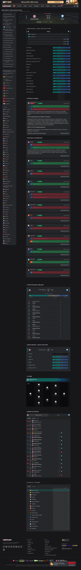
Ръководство (30, 553)
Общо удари (28, 53)
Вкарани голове (32, 365)
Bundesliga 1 (15, 11)
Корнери (28, 67)
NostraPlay (60, 6)
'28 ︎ (29, 36)
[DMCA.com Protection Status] (36, 561)
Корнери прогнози (9, 56)
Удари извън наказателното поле (33, 61)
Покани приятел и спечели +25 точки (9, 35)
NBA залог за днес (9, 66)
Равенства (31, 359)
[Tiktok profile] (19, 547)
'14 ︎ (29, 34)
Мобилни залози (31, 549)
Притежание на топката (31, 72)
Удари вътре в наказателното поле (33, 58)
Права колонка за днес (10, 38)
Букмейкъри (36, 6)
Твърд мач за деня (9, 42)
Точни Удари (28, 47)
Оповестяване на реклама (50, 555)
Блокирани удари (29, 55)
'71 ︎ (68, 44)
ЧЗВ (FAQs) (47, 541)
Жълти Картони (29, 75)
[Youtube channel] (6, 547)
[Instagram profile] (14, 547)
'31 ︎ (68, 39)
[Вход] (77, 6)
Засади (27, 69)
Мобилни (48, 6)
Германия (10, 11)
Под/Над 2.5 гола (8, 53)
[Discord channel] (4, 550)
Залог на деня (8, 45)
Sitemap (46, 553)
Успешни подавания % (31, 86)
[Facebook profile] (4, 547)
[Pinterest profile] (11, 547)
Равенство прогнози (9, 49)
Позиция (30, 353)
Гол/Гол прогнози (8, 51)
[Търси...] (75, 6)
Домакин (34, 418)
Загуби (30, 362)
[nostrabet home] (7, 540)
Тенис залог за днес (9, 64)
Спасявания (28, 78)
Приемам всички (72, 562)
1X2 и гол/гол (8, 58)
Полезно (54, 6)
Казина (42, 6)
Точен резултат (8, 47)
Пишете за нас (48, 546)
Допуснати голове (32, 367)
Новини (25, 6)
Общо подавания (29, 80)
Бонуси (30, 6)
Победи (30, 356)
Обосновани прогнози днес (9, 17)
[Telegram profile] (21, 547)
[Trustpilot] (17, 561)
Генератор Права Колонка (8, 20)
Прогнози (19, 6)
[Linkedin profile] (16, 547)
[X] (9, 547)
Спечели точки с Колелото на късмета (9, 30)
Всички (29, 418)
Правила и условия (49, 549)
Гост (38, 418)
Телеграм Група (8, 26)
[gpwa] (21, 561)
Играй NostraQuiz (9, 32)
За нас (46, 544)
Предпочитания (71, 565)
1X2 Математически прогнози (9, 61)
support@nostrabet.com (67, 548)
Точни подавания (29, 83)
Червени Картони (30, 92)
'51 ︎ (68, 41)
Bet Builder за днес (9, 40)
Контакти (47, 542)
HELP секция (47, 551)
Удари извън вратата (30, 50)
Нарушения (28, 64)
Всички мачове (8, 14)
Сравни (29, 546)
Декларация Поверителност (51, 548)
